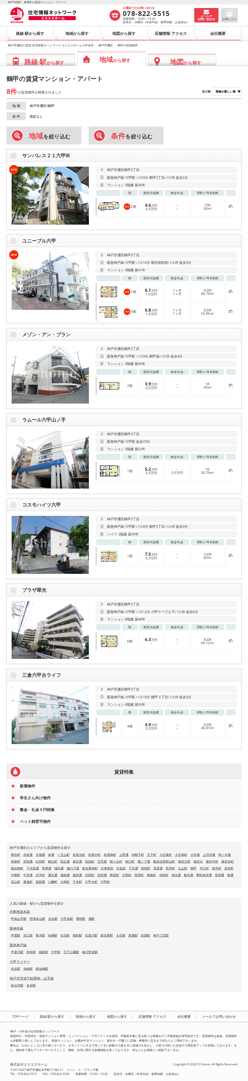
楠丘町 (52, 861)
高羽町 (170, 868)
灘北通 (52, 875)
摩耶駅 (80, 919)
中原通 (28, 875)
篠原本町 (227, 861)
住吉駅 (53, 919)
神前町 (15, 861)
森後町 (28, 882)
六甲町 (105, 882)
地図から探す (124, 33)
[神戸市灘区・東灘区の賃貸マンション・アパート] (59, 15)
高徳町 (89, 861)
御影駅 (77, 935)
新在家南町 (90, 868)
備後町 (151, 875)
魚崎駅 (52, 935)
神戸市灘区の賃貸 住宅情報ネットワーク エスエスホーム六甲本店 (51, 45)
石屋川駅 (91, 935)
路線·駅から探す (30, 33)
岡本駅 (31, 952)
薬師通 (40, 882)
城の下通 (73, 868)
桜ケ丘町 (116, 861)
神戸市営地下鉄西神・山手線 (32, 978)
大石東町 (165, 855)
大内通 (195, 855)
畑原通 (77, 875)
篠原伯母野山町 (164, 861)
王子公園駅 (71, 952)
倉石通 (77, 861)
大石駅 (120, 935)
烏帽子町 (138, 855)
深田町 (164, 875)
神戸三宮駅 (161, 935)
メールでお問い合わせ (219, 1016)
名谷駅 (31, 985)
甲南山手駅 (19, 919)
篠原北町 (184, 861)
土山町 (182, 868)
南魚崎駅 (42, 969)
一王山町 (63, 855)
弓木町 (77, 882)
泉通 (51, 855)
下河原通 (32, 868)
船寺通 (188, 875)
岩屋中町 (94, 855)
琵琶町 (139, 875)
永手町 (40, 875)
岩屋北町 (79, 855)
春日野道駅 (90, 952)
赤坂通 (28, 855)
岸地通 (28, 861)
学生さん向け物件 (35, 797)
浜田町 (89, 875)
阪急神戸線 (18, 945)
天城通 (40, 855)
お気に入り (229, 19)
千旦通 (133, 868)
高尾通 (158, 868)
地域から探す (77, 33)
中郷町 (15, 875)
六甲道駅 (67, 919)
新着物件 (27, 786)
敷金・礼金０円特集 (37, 809)
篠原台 (198, 861)
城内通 (59, 868)
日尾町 (127, 875)
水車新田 (107, 868)
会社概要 (218, 33)
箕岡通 (219, 875)
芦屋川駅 (17, 952)
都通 (230, 875)
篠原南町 (17, 868)
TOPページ (20, 1016)
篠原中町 (212, 861)
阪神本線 (16, 928)
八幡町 (52, 882)
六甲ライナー (20, 961)
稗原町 (114, 875)
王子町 (151, 855)
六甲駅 (56, 952)
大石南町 (181, 855)
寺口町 (204, 868)
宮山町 (15, 882)
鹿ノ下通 (144, 861)
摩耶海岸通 (204, 875)
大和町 (65, 882)
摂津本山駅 (37, 919)
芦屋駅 (15, 935)
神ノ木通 (224, 855)
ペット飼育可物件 (35, 821)
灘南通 (65, 875)
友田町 (229, 868)
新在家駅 (107, 935)
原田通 (102, 875)
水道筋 (121, 868)
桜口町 (130, 861)
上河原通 (209, 855)
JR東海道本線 (20, 911)
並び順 (206, 91)
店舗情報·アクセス (171, 33)
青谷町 (15, 855)
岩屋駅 (145, 935)
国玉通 (65, 861)
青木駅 (40, 935)
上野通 (124, 855)
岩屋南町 (110, 855)
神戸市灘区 (105, 45)
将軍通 (46, 868)
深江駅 (28, 935)
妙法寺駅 (17, 985)
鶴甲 (193, 868)
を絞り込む (50, 135)
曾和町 (145, 868)
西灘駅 (133, 935)
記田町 (40, 861)
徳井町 (216, 868)
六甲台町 (91, 882)
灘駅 (91, 919)
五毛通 (102, 861)
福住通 (176, 875)
